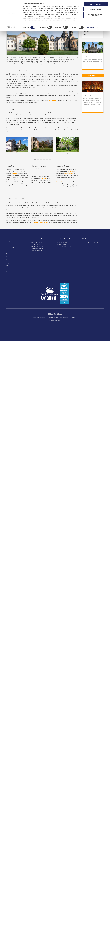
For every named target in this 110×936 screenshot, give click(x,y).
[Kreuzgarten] (67, 144)
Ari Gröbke (69, 322)
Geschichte (86, 31)
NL (91, 242)
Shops (8, 263)
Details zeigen (91, 27)
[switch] (49, 27)
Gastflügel (70, 171)
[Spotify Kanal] (57, 314)
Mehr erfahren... (87, 67)
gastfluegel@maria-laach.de (64, 246)
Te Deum (8, 254)
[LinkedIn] (60, 314)
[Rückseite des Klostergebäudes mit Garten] (17, 144)
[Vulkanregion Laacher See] (49, 293)
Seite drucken (73, 317)
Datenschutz (43, 317)
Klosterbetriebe (68, 173)
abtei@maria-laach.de (37, 248)
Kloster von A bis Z (92, 75)
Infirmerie (44, 178)
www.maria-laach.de (36, 250)
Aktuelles (8, 242)
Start (7, 239)
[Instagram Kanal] (55, 314)
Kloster (8, 245)
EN (88, 242)
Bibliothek (15, 173)
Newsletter (9, 272)
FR (85, 242)
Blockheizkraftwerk (61, 182)
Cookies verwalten (53, 317)
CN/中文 (96, 242)
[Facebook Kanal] (49, 314)
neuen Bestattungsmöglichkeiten (39, 222)
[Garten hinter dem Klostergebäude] (42, 144)
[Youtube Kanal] (52, 314)
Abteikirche (86, 34)
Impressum (36, 317)
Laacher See (9, 260)
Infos (7, 266)
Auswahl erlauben (95, 9)
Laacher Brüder (52, 100)
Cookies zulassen (95, 4)
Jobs (7, 269)
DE (82, 242)
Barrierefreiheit (64, 317)
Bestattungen (9, 257)
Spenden (8, 251)
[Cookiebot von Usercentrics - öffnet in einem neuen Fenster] (11, 27)
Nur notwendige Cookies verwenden (95, 15)
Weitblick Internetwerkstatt (56, 322)
